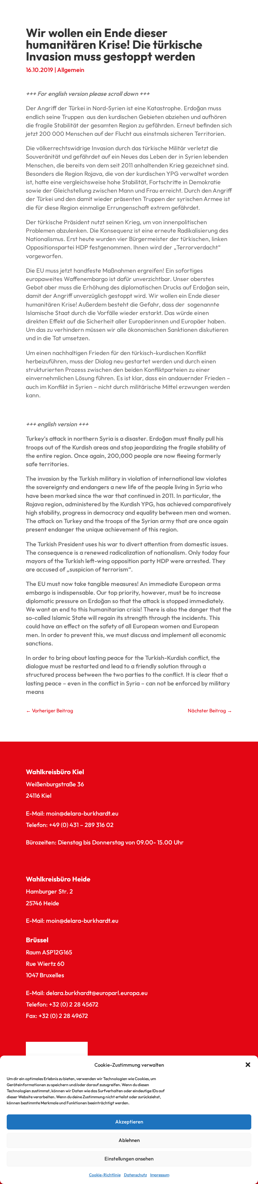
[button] (248, 1064)
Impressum (159, 1174)
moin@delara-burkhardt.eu (82, 813)
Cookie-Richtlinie (105, 1174)
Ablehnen (129, 1140)
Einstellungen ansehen (129, 1158)
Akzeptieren (129, 1121)
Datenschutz (135, 1174)
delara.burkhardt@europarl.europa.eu (96, 993)
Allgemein (70, 70)
